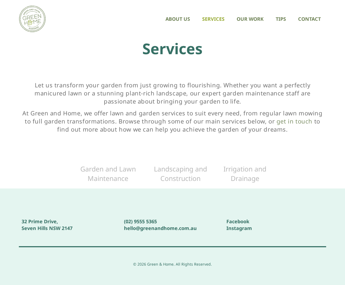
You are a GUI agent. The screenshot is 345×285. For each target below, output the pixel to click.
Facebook (237, 221)
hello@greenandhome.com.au (160, 228)
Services (213, 19)
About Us (177, 19)
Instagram (239, 228)
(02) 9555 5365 (140, 221)
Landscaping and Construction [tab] (180, 173)
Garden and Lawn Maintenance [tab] (108, 173)
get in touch (294, 121)
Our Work (250, 19)
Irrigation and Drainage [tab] (244, 173)
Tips (281, 19)
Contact (309, 19)
